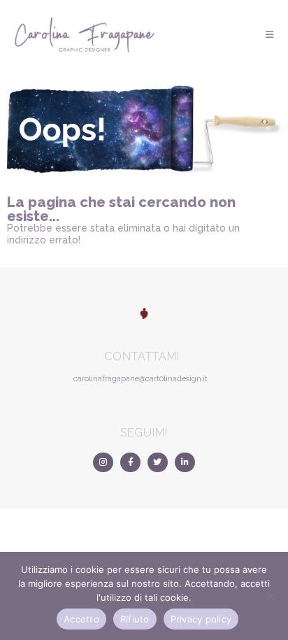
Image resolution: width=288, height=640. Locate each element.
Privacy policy (201, 619)
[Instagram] (103, 463)
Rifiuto (135, 619)
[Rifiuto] (271, 596)
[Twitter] (157, 463)
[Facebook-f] (130, 463)
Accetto (81, 619)
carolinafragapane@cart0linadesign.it (140, 378)
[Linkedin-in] (185, 463)
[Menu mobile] (270, 34)
